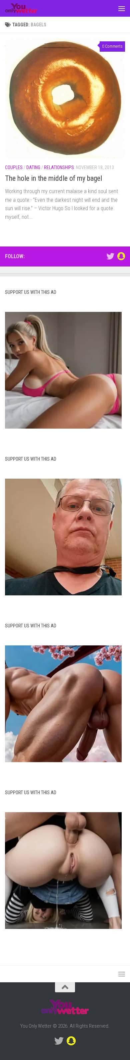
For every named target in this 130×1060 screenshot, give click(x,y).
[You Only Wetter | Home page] (26, 8)
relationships (59, 167)
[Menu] (121, 8)
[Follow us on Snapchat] (121, 256)
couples (14, 167)
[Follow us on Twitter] (110, 256)
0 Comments (112, 46)
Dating (33, 167)
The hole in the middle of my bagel (53, 178)
